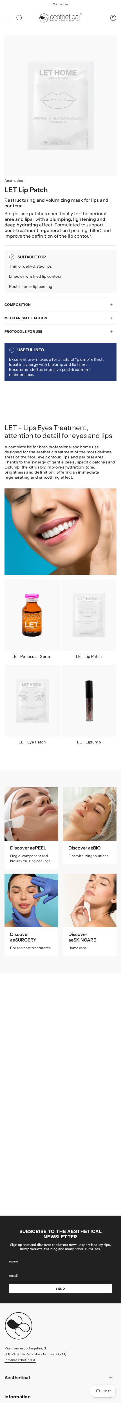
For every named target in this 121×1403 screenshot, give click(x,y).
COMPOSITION (18, 304)
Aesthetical (14, 180)
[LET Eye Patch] (32, 700)
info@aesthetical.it (20, 1360)
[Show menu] (7, 18)
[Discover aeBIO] (89, 814)
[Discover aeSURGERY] (31, 900)
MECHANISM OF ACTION (26, 318)
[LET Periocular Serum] (32, 615)
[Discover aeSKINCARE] (89, 900)
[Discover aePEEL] (31, 814)
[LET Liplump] (89, 700)
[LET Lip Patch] (89, 615)
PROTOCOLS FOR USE (24, 331)
